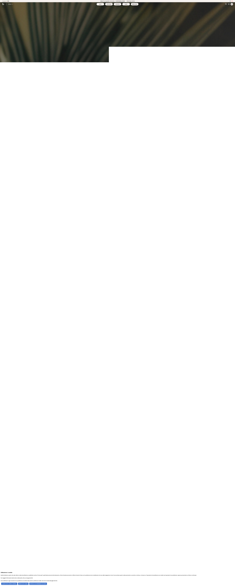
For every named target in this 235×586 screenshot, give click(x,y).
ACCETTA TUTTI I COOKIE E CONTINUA (9, 583)
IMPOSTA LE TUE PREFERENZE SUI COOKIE (38, 583)
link (32, 578)
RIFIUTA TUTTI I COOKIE (23, 583)
